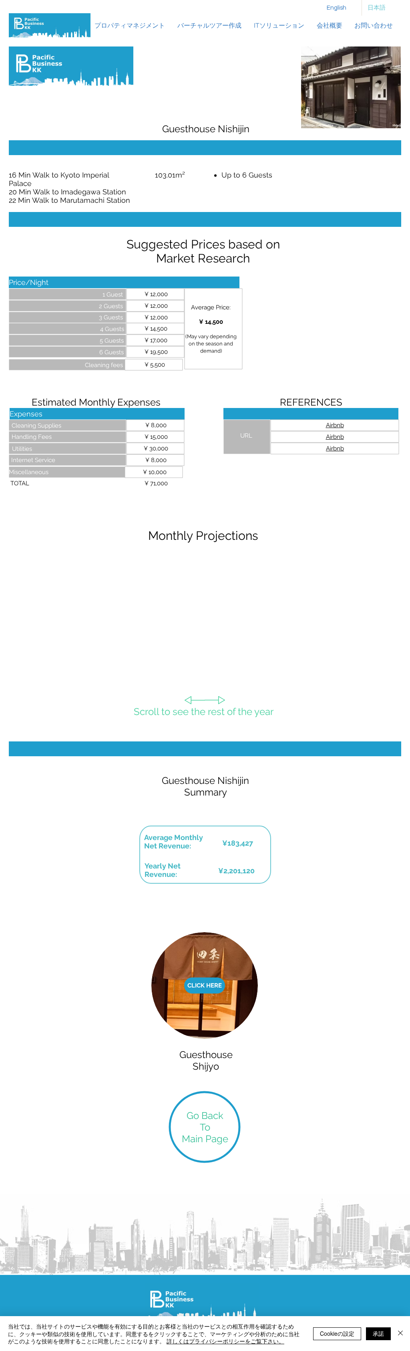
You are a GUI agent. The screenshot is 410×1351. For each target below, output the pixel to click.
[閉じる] (400, 1334)
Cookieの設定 (337, 1333)
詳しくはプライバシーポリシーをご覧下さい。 (225, 1341)
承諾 (378, 1333)
